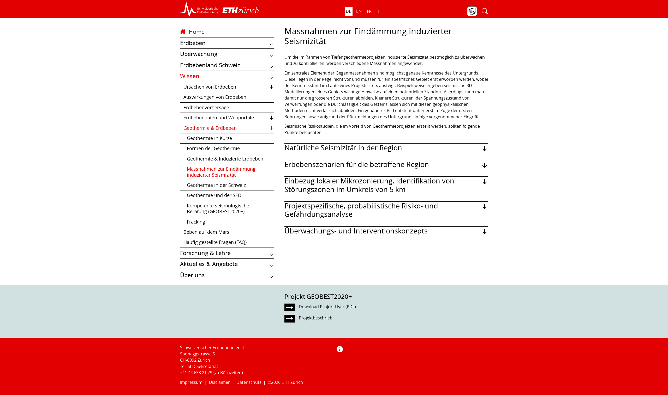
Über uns (192, 275)
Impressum (191, 382)
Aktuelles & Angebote (209, 264)
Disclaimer (219, 382)
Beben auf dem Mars (206, 232)
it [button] (378, 11)
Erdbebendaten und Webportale (218, 118)
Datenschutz (248, 382)
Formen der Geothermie (213, 148)
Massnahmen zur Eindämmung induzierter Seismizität (221, 172)
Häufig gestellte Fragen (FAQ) (215, 242)
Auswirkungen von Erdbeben (214, 97)
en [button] (359, 11)
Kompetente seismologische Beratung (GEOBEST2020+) (218, 208)
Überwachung (198, 54)
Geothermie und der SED (214, 195)
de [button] (348, 11)
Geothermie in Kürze (209, 138)
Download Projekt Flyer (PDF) (327, 307)
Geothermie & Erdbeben (210, 128)
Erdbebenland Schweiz (210, 65)
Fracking (196, 222)
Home (196, 32)
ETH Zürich (292, 382)
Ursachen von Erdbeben (209, 87)
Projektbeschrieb (315, 318)
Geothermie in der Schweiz (216, 185)
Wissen (189, 76)
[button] (200, 9)
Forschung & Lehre (205, 253)
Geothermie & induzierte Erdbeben (225, 159)
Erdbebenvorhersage (206, 107)
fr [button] (369, 11)
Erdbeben (193, 43)
